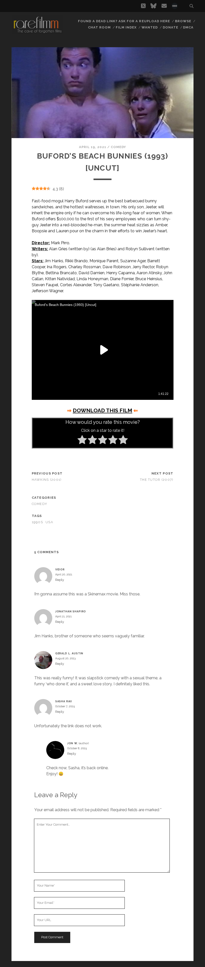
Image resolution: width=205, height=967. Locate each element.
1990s (37, 522)
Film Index (126, 27)
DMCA (188, 27)
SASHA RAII (63, 701)
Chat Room (99, 27)
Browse (183, 21)
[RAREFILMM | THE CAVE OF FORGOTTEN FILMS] (38, 32)
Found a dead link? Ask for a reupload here (124, 21)
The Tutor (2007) (156, 480)
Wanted (150, 27)
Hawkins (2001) (47, 480)
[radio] (82, 440)
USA (49, 522)
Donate (170, 27)
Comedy (118, 147)
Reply (59, 580)
